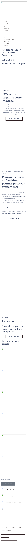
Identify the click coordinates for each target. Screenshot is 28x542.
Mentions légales (6, 530)
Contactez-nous (8, 483)
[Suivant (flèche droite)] (13, 539)
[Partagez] (21, 533)
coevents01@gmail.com (11, 496)
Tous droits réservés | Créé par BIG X (11, 527)
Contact (6, 30)
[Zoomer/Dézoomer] (5, 533)
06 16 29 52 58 (9, 502)
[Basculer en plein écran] (13, 533)
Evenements (7, 26)
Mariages (6, 23)
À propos (6, 28)
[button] (14, 34)
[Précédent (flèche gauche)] (5, 539)
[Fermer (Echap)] (5, 536)
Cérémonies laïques (9, 25)
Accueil (6, 21)
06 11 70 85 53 (17, 502)
